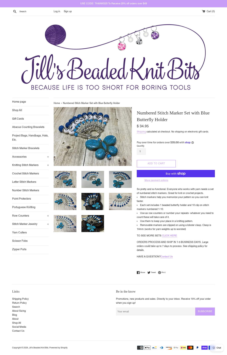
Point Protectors (21, 199)
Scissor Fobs (20, 241)
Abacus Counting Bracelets (28, 127)
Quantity (140, 146)
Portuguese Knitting (23, 207)
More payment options (156, 180)
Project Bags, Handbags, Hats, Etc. (30, 137)
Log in (57, 11)
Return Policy (19, 303)
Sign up (68, 11)
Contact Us (167, 256)
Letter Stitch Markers (24, 182)
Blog (14, 315)
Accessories (30, 157)
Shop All (17, 110)
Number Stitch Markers (25, 190)
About (15, 319)
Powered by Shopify (58, 348)
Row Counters (30, 216)
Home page (19, 102)
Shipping (141, 132)
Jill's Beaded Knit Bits (38, 348)
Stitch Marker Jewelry (30, 224)
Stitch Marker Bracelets (25, 148)
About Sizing (19, 311)
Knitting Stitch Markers (30, 165)
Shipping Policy (20, 299)
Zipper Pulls (19, 249)
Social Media (19, 327)
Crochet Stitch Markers (25, 173)
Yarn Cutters (19, 232)
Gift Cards (18, 119)
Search (16, 307)
